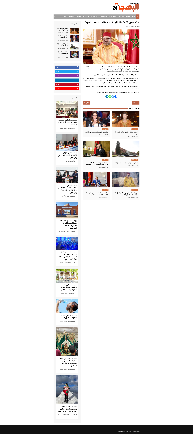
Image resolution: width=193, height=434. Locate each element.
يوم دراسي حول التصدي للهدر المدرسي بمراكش (67, 155)
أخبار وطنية (125, 27)
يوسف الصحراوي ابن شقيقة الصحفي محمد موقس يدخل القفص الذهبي (67, 362)
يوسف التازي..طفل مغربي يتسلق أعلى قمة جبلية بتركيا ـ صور (67, 409)
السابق (134, 103)
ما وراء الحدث (112, 17)
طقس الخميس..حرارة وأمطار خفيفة (126, 163)
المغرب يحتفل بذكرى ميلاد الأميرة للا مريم (126, 133)
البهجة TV (63, 17)
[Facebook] (115, 96)
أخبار (134, 17)
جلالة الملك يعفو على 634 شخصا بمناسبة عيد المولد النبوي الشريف (97, 164)
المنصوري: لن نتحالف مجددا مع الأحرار (96, 132)
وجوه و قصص (104, 17)
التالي (87, 103)
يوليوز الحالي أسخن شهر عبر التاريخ (69, 317)
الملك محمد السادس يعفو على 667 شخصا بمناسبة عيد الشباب (97, 194)
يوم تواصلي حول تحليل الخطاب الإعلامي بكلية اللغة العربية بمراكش (67, 189)
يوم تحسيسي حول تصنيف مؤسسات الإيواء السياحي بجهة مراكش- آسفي (68, 255)
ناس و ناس (78, 17)
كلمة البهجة (86, 17)
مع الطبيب (71, 17)
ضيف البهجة (121, 17)
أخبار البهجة (63, 128)
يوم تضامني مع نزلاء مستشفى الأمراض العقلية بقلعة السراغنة (68, 224)
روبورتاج (128, 17)
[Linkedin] (106, 96)
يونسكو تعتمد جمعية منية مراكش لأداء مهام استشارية (67, 122)
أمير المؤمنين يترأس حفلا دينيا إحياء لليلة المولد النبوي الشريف (126, 194)
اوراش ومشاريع (95, 17)
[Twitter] (112, 96)
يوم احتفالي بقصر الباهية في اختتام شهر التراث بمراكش (69, 287)
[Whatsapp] (109, 96)
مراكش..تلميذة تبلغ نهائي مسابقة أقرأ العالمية (63, 53)
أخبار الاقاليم (62, 231)
